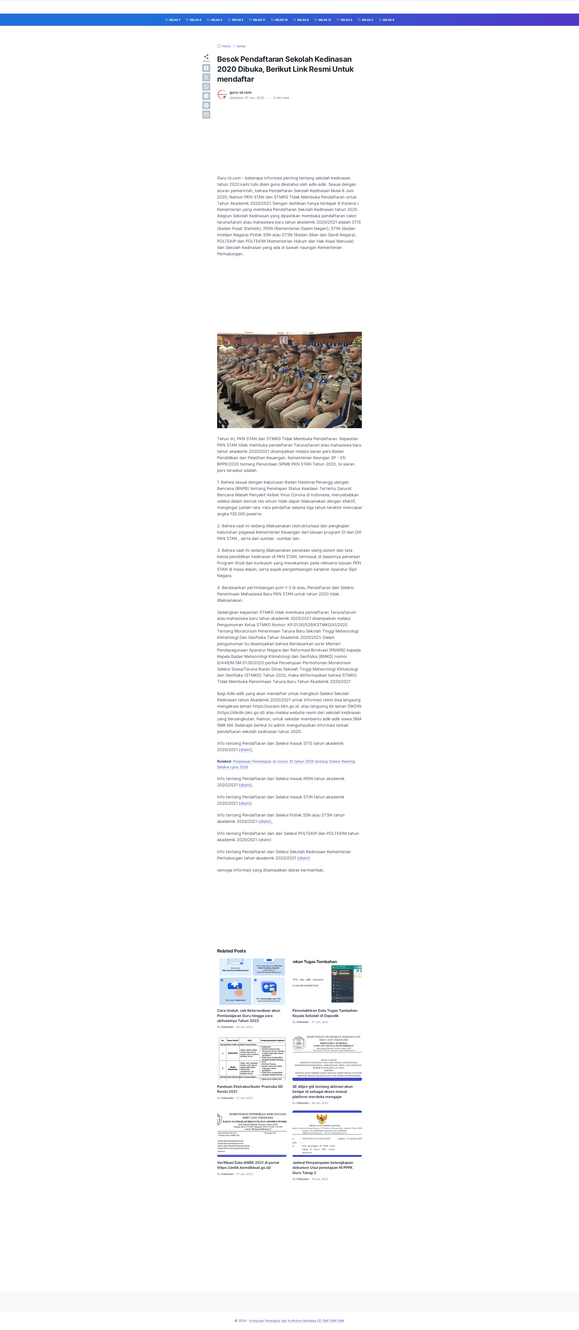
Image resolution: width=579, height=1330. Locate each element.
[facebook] (206, 68)
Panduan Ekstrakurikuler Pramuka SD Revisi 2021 (250, 1089)
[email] (206, 114)
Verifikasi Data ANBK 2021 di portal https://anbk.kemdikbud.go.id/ (248, 1165)
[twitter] (206, 77)
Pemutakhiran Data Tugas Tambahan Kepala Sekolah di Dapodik (324, 1013)
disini (245, 749)
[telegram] (206, 96)
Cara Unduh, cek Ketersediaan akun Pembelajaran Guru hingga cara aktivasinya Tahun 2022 (248, 1015)
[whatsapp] (206, 87)
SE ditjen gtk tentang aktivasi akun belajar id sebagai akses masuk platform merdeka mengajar (322, 1091)
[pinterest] (206, 105)
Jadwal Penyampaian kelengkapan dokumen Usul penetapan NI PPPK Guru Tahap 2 (322, 1167)
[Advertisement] (289, 137)
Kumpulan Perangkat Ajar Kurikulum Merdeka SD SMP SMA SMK (296, 1321)
